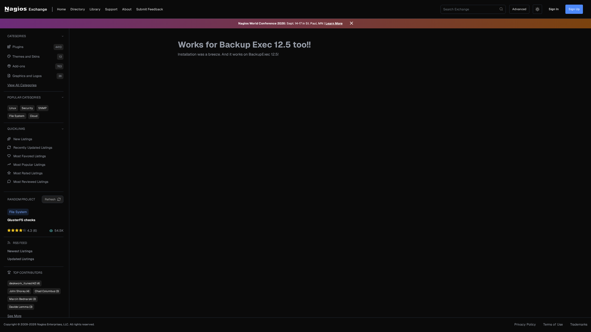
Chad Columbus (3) (47, 291)
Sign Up (574, 9)
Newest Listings (20, 251)
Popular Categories (24, 97)
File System (16, 116)
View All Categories (21, 85)
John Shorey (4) (19, 291)
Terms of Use (553, 324)
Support (111, 9)
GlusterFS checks (21, 220)
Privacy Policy (525, 324)
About (127, 9)
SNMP (42, 108)
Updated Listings (20, 259)
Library (95, 9)
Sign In (554, 9)
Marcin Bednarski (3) (22, 299)
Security (27, 108)
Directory (77, 9)
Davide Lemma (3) (20, 307)
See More (14, 316)
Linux (12, 108)
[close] (351, 23)
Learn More (334, 23)
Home (61, 9)
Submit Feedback (149, 9)
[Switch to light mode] (537, 9)
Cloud (33, 116)
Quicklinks (16, 129)
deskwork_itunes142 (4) (24, 283)
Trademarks (578, 324)
